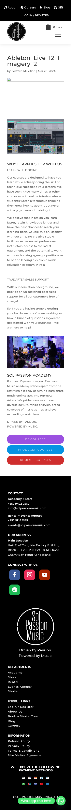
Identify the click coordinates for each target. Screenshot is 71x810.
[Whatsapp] (61, 800)
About (12, 7)
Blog (47, 7)
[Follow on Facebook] (14, 575)
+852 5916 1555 (18, 520)
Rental (13, 682)
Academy (15, 672)
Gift (60, 7)
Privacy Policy (19, 746)
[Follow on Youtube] (44, 575)
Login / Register (21, 707)
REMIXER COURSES (35, 459)
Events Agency (20, 686)
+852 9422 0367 (18, 503)
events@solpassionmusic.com (29, 525)
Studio (13, 691)
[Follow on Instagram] (29, 575)
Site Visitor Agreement (26, 755)
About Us (15, 711)
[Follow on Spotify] (14, 590)
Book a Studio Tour (23, 716)
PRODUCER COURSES (35, 449)
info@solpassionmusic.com (27, 508)
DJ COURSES (35, 439)
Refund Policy (19, 741)
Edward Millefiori (23, 71)
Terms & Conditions (23, 750)
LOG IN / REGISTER (35, 15)
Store (12, 677)
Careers (30, 7)
